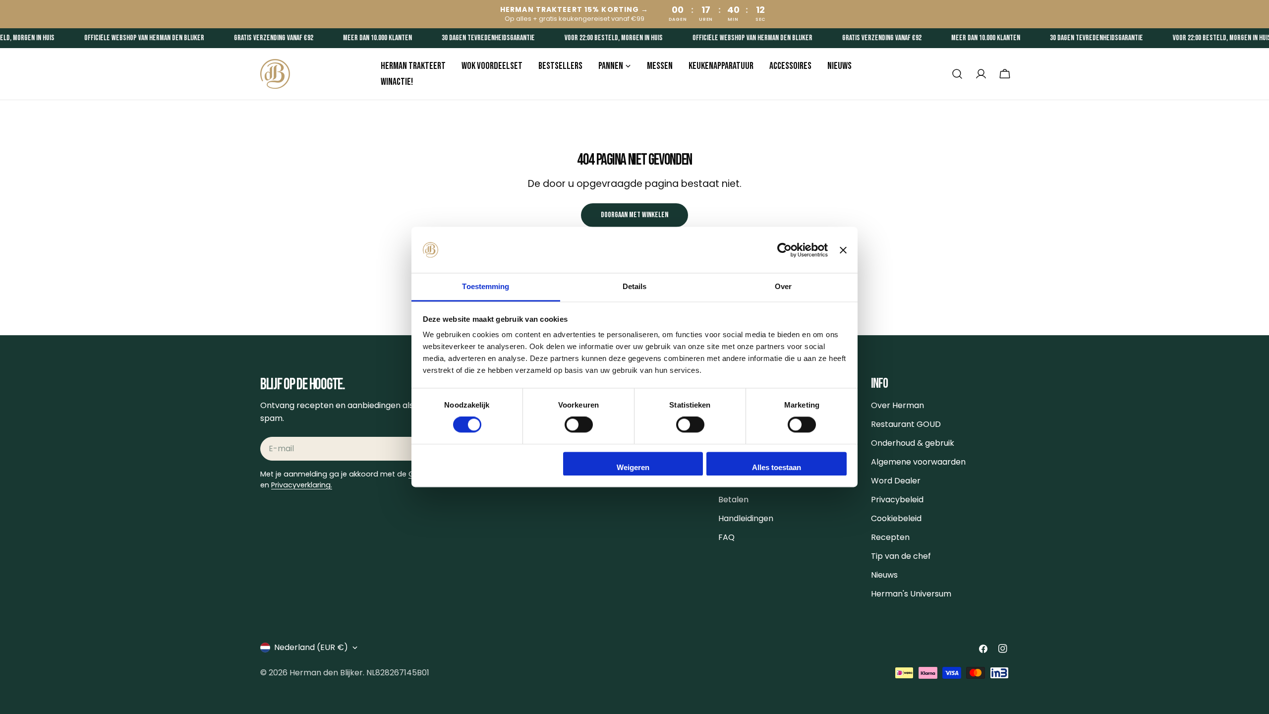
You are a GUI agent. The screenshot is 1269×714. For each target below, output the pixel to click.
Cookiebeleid (896, 518)
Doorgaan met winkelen (634, 215)
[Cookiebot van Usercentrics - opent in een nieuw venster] (784, 249)
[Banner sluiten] (843, 250)
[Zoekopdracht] (957, 74)
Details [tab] (635, 286)
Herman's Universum (911, 593)
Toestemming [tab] (485, 286)
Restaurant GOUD (906, 424)
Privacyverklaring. (301, 485)
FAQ (726, 537)
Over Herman (897, 405)
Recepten (890, 537)
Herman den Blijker (326, 672)
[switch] (579, 425)
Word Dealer (896, 480)
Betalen (733, 499)
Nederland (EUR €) (311, 647)
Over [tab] (783, 286)
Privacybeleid (897, 499)
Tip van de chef (901, 556)
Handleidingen (745, 518)
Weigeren (633, 467)
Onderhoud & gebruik (912, 443)
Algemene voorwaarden (918, 462)
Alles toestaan (776, 467)
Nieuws (884, 575)
